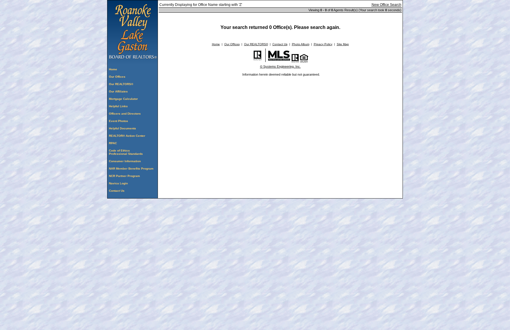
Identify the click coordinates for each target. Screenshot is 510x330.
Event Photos (118, 121)
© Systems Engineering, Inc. (280, 66)
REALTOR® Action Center (127, 135)
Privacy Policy (323, 44)
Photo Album (300, 44)
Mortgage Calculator (123, 98)
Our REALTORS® (121, 84)
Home (113, 69)
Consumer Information (125, 161)
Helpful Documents (122, 128)
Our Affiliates (118, 91)
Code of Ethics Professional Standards (126, 152)
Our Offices (117, 76)
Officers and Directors (125, 113)
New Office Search (386, 5)
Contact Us (117, 190)
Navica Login (118, 183)
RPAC (113, 143)
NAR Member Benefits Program (131, 168)
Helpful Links (118, 106)
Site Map (343, 44)
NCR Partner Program (124, 176)
